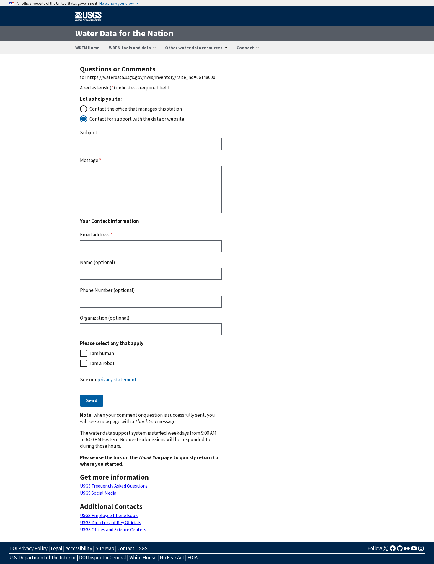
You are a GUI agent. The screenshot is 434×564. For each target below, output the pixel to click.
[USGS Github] (399, 550)
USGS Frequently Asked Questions (114, 486)
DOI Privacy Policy (28, 548)
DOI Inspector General (102, 557)
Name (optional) (97, 262)
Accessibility (79, 548)
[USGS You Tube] (413, 550)
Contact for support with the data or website (136, 119)
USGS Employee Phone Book (109, 515)
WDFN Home (87, 47)
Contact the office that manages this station (135, 109)
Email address (96, 234)
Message (90, 160)
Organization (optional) (105, 318)
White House (142, 557)
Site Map (104, 548)
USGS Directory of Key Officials (110, 522)
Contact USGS (133, 548)
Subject (90, 132)
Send (91, 400)
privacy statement (116, 379)
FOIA (192, 557)
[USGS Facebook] (392, 550)
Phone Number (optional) (107, 290)
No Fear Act (172, 557)
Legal (56, 548)
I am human (101, 353)
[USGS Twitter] (385, 550)
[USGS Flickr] (406, 550)
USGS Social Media (98, 493)
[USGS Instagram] (421, 550)
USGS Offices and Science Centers (113, 529)
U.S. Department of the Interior (42, 557)
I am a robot (102, 363)
